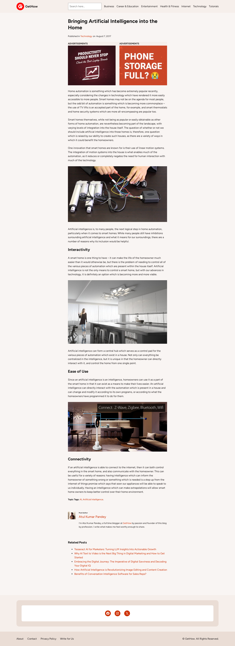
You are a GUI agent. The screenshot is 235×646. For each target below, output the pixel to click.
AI (81, 499)
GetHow (31, 6)
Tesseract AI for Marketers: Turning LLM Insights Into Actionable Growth (115, 549)
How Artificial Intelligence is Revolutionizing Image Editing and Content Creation (120, 569)
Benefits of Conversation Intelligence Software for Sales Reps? (110, 573)
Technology (86, 36)
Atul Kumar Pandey (92, 517)
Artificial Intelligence (93, 499)
